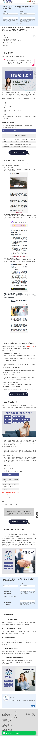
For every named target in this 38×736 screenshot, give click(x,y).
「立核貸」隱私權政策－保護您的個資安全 (33, 714)
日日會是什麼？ (6, 37)
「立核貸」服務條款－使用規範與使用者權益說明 (28, 714)
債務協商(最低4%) (7, 596)
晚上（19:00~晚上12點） (8, 604)
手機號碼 (21, 11)
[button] (32, 1)
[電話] (37, 513)
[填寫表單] (30, 1)
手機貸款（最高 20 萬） (8, 593)
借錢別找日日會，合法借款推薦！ (10, 43)
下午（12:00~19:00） (7, 602)
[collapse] (34, 36)
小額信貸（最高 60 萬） (8, 591)
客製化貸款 (14, 596)
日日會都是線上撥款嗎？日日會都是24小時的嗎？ (13, 40)
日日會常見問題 (7, 45)
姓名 (4, 583)
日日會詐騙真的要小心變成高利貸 (10, 39)
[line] (28, 1)
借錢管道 (34, 3)
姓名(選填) (4, 11)
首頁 (31, 3)
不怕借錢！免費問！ (19, 23)
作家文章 (32, 706)
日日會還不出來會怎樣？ (8, 42)
